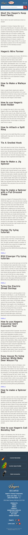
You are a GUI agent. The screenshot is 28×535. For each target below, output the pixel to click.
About (14, 506)
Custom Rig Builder (15, 458)
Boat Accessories (15, 474)
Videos (14, 505)
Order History (14, 515)
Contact (14, 508)
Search (25, 7)
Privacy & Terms (11, 529)
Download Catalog (14, 510)
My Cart (14, 514)
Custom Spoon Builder (15, 466)
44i (19, 529)
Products (14, 503)
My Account (14, 512)
